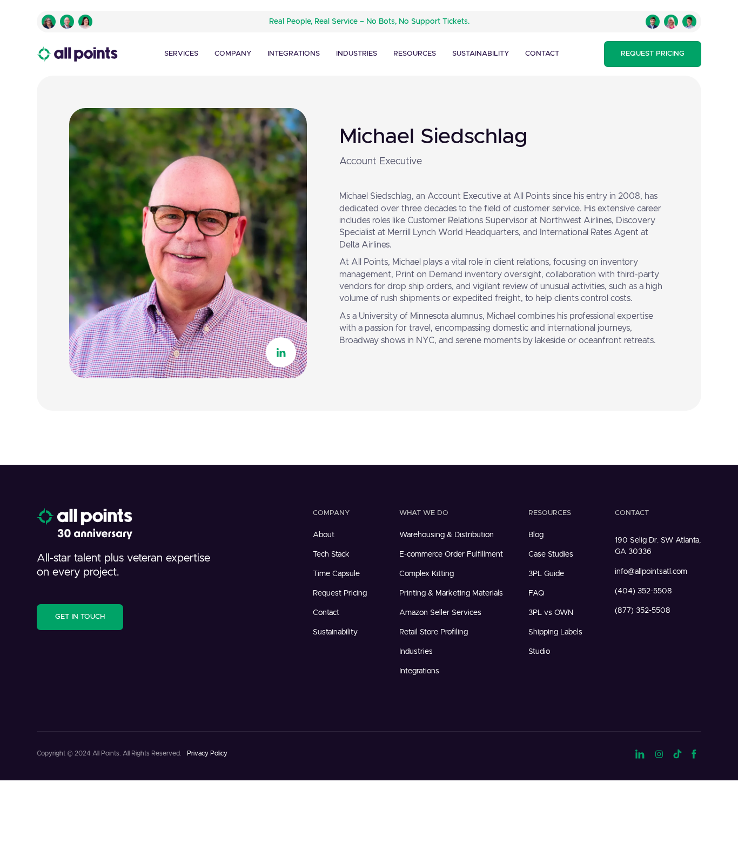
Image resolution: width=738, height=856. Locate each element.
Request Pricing (340, 593)
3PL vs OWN (550, 613)
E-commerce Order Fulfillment (451, 554)
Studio (539, 652)
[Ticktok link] (677, 753)
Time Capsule (336, 574)
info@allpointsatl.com (651, 572)
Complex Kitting (426, 574)
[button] (181, 54)
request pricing (653, 53)
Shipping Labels (555, 632)
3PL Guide (546, 574)
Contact (542, 53)
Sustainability (480, 53)
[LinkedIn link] (640, 753)
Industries (416, 652)
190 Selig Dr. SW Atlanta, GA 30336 (658, 546)
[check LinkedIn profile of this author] (281, 352)
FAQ (536, 593)
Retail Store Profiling (433, 632)
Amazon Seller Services (440, 613)
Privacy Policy (207, 753)
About (323, 535)
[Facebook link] (696, 753)
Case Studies (550, 554)
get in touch (80, 616)
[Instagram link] (659, 753)
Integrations (293, 53)
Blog (536, 535)
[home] (77, 54)
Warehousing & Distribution (446, 535)
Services (181, 53)
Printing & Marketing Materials (451, 593)
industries (356, 53)
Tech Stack (331, 554)
